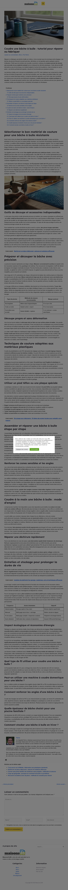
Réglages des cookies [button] (22, 449)
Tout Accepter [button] (34, 449)
